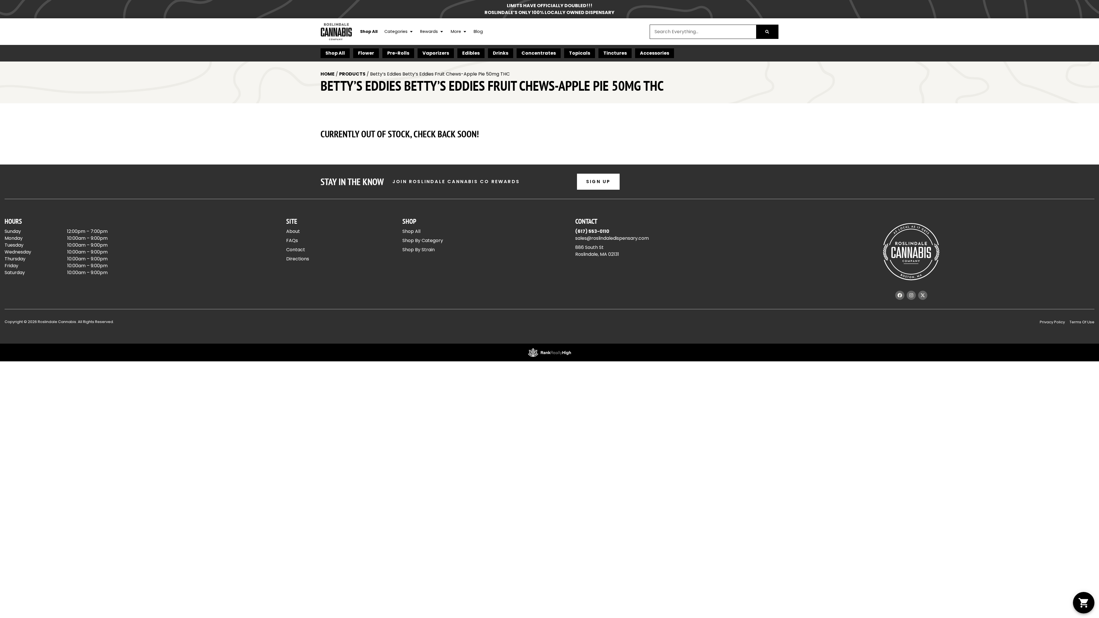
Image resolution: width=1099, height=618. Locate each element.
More (456, 31)
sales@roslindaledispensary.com (612, 238)
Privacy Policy (1052, 322)
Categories (396, 31)
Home (328, 74)
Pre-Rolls (398, 53)
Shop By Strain (418, 249)
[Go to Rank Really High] (549, 352)
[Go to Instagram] (911, 295)
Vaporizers (435, 53)
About (293, 231)
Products (352, 74)
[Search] (767, 32)
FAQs (292, 240)
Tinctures (615, 53)
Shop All (368, 31)
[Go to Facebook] (899, 295)
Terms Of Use (1082, 322)
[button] (1083, 602)
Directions (297, 258)
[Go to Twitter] (922, 295)
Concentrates (538, 53)
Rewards (429, 31)
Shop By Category (422, 240)
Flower (366, 53)
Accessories (654, 53)
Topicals (579, 53)
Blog (478, 31)
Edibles (471, 53)
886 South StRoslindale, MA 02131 (597, 251)
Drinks (500, 53)
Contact (295, 249)
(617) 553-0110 (592, 231)
